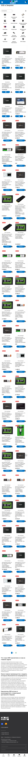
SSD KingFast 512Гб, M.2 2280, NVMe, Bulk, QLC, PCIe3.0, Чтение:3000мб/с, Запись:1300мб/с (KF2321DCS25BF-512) (7, 638)
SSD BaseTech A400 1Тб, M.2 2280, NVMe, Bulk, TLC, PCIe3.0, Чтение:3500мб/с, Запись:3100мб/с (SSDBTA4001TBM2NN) (7, 265)
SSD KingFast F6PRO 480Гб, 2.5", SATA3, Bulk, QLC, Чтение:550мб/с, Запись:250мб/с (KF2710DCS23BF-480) (20, 85)
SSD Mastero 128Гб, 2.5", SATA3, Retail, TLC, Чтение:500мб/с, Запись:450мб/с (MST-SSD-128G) (20, 364)
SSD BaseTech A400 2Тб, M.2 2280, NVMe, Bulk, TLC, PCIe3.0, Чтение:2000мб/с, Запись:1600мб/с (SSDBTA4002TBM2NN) (7, 565)
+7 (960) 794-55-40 (5, 734)
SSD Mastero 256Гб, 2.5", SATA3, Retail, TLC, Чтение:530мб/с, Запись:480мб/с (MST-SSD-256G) (7, 183)
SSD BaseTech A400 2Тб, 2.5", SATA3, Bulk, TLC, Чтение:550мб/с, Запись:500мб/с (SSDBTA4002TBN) (20, 236)
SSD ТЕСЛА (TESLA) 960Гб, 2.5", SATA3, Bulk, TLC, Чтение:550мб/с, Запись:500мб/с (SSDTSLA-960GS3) (20, 158)
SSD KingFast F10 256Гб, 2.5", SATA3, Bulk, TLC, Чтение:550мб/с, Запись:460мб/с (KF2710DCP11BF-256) (7, 110)
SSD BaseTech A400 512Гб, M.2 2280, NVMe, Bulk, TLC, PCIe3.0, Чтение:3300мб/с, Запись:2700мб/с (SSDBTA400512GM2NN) (20, 265)
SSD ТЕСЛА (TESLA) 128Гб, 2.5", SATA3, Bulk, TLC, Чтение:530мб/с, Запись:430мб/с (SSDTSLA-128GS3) (7, 415)
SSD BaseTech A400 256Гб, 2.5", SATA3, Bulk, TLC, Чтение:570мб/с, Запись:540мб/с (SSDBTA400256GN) (20, 389)
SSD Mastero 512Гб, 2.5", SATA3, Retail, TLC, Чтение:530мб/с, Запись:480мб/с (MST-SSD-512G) (20, 415)
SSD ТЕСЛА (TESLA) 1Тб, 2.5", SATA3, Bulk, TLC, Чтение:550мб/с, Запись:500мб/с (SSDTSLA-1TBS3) (7, 614)
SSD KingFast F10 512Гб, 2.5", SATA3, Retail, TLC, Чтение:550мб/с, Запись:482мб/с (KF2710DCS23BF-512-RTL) (20, 565)
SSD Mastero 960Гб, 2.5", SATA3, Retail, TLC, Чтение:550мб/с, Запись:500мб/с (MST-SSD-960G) (7, 589)
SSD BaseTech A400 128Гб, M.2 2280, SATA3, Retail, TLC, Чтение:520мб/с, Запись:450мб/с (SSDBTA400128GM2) (20, 440)
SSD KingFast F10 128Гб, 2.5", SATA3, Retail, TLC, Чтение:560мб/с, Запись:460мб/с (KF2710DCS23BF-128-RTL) (7, 540)
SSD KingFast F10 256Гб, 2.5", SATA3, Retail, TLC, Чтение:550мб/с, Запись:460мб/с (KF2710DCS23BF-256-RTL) (20, 540)
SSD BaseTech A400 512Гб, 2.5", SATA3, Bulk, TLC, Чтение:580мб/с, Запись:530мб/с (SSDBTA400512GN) (20, 289)
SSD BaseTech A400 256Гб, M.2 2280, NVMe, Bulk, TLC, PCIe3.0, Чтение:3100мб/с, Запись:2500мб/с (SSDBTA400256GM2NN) (7, 159)
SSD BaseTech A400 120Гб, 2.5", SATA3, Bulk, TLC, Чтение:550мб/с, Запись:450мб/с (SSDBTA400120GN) (7, 514)
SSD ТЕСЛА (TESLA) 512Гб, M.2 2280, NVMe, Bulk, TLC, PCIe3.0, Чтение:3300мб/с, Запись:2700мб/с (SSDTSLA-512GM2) (7, 489)
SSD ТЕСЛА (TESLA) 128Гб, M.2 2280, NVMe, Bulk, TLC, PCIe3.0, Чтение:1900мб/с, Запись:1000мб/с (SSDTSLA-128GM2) (7, 390)
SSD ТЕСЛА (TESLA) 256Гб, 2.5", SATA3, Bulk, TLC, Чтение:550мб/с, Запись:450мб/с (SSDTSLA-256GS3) (7, 339)
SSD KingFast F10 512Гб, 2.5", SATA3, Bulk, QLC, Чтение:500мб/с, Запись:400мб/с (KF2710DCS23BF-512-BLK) (7, 61)
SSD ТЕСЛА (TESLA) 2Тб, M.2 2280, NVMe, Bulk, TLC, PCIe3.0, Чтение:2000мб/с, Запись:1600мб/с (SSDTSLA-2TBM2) (20, 314)
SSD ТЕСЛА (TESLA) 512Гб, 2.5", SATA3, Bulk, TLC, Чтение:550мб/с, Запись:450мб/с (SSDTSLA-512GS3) (20, 464)
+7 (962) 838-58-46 (5, 732)
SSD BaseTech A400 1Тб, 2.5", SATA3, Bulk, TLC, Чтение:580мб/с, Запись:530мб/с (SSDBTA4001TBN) (7, 207)
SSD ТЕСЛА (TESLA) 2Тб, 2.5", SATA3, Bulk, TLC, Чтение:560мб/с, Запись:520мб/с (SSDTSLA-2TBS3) (7, 134)
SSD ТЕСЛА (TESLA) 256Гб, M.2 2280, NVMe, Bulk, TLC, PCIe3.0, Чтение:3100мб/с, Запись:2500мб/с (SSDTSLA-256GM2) (7, 365)
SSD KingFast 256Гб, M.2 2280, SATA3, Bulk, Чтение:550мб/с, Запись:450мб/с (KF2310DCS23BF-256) (20, 614)
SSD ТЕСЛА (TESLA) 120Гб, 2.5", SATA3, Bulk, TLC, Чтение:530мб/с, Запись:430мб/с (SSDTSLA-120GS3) (20, 183)
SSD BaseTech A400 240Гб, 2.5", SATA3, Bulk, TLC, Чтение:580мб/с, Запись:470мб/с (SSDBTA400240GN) (7, 439)
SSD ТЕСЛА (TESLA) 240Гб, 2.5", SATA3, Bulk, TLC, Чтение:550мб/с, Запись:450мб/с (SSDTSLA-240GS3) (20, 134)
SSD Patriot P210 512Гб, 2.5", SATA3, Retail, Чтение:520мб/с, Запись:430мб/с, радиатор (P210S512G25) (20, 110)
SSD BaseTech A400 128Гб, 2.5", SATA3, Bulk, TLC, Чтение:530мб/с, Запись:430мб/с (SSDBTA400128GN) (7, 464)
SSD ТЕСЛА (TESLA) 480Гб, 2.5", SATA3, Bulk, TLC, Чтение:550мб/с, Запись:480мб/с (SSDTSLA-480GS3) (20, 589)
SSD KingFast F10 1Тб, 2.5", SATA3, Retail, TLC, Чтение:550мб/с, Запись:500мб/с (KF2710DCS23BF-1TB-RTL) (20, 514)
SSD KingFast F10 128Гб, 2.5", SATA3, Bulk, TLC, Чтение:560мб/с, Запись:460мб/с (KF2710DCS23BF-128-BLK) (20, 639)
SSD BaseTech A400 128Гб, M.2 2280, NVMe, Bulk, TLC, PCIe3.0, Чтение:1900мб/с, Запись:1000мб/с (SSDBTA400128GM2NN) (20, 340)
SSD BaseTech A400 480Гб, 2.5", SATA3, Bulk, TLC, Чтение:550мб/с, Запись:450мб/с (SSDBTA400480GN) (7, 314)
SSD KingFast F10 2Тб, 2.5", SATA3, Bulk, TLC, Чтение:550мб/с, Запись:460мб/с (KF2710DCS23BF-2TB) (6, 85)
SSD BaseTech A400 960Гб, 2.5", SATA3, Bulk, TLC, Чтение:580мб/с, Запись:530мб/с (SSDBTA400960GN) (7, 289)
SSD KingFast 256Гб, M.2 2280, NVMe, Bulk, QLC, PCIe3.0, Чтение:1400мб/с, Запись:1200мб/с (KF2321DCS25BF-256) (20, 60)
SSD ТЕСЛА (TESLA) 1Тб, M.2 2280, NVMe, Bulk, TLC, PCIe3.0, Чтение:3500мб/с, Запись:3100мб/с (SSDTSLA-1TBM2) (20, 489)
